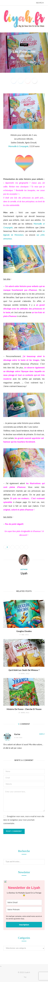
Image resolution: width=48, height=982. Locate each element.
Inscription (24, 924)
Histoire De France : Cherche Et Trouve (24, 709)
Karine (17, 734)
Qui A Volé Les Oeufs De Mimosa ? (24, 670)
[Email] (34, 80)
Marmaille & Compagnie (18, 146)
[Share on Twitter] (20, 80)
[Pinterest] (27, 80)
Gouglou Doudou (24, 631)
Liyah (17, 62)
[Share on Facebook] (13, 80)
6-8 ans (24, 44)
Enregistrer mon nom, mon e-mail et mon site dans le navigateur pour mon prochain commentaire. (23, 820)
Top (24, 977)
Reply (42, 734)
